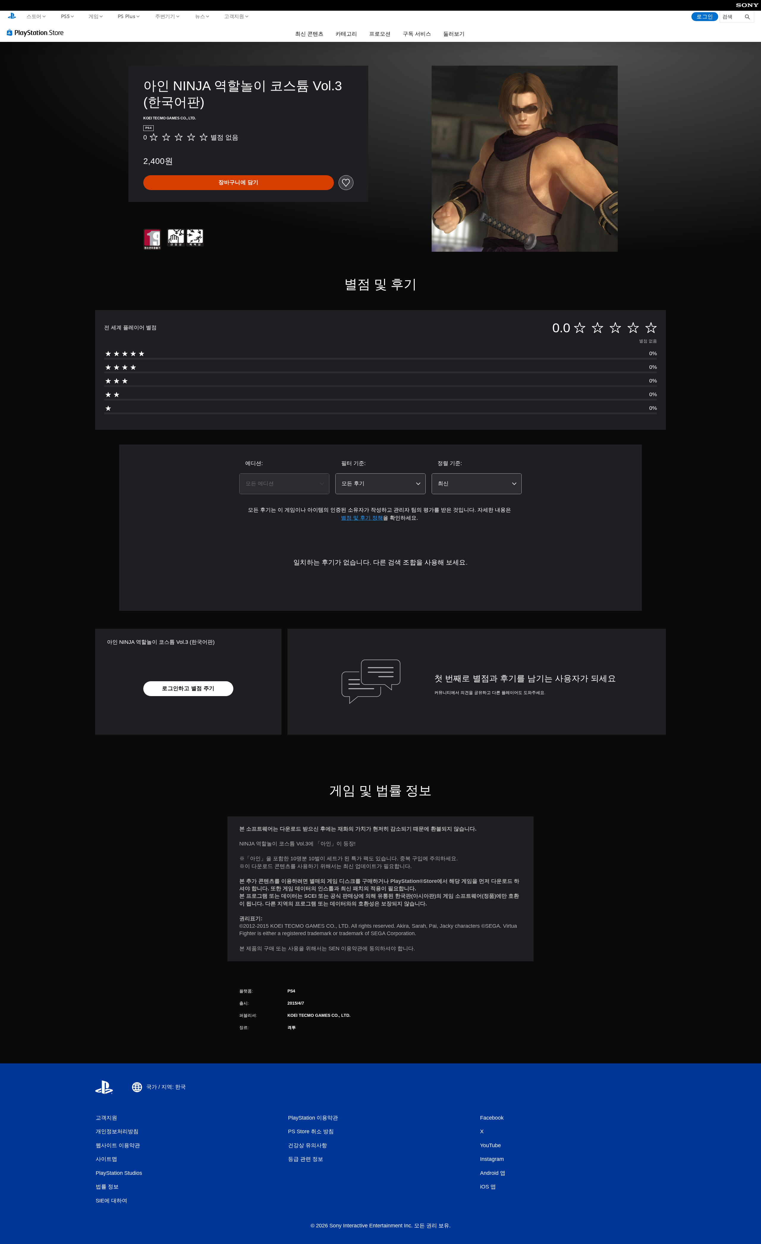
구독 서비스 (417, 33)
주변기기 (165, 16)
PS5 (65, 16)
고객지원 (234, 16)
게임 (94, 16)
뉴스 (200, 16)
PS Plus (126, 16)
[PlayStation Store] (37, 32)
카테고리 (346, 33)
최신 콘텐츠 (309, 33)
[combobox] (284, 483)
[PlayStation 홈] (12, 17)
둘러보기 (454, 33)
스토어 (33, 16)
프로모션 (380, 33)
